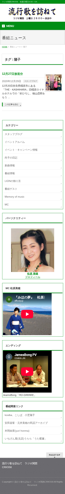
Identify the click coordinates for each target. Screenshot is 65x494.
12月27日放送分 (12, 73)
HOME (4, 47)
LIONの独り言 (13, 181)
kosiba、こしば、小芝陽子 (20, 415)
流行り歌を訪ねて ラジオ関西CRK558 (33, 482)
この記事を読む (12, 104)
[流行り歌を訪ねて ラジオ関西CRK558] (32, 15)
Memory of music (14, 196)
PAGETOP (54, 455)
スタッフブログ (30, 81)
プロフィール (32, 276)
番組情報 (10, 173)
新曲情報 (10, 165)
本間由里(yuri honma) (17, 430)
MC (7, 204)
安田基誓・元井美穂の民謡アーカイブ (26, 422)
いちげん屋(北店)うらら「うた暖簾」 (26, 438)
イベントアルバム (15, 141)
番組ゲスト (11, 188)
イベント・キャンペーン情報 (21, 149)
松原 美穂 (32, 273)
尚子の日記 (11, 157)
